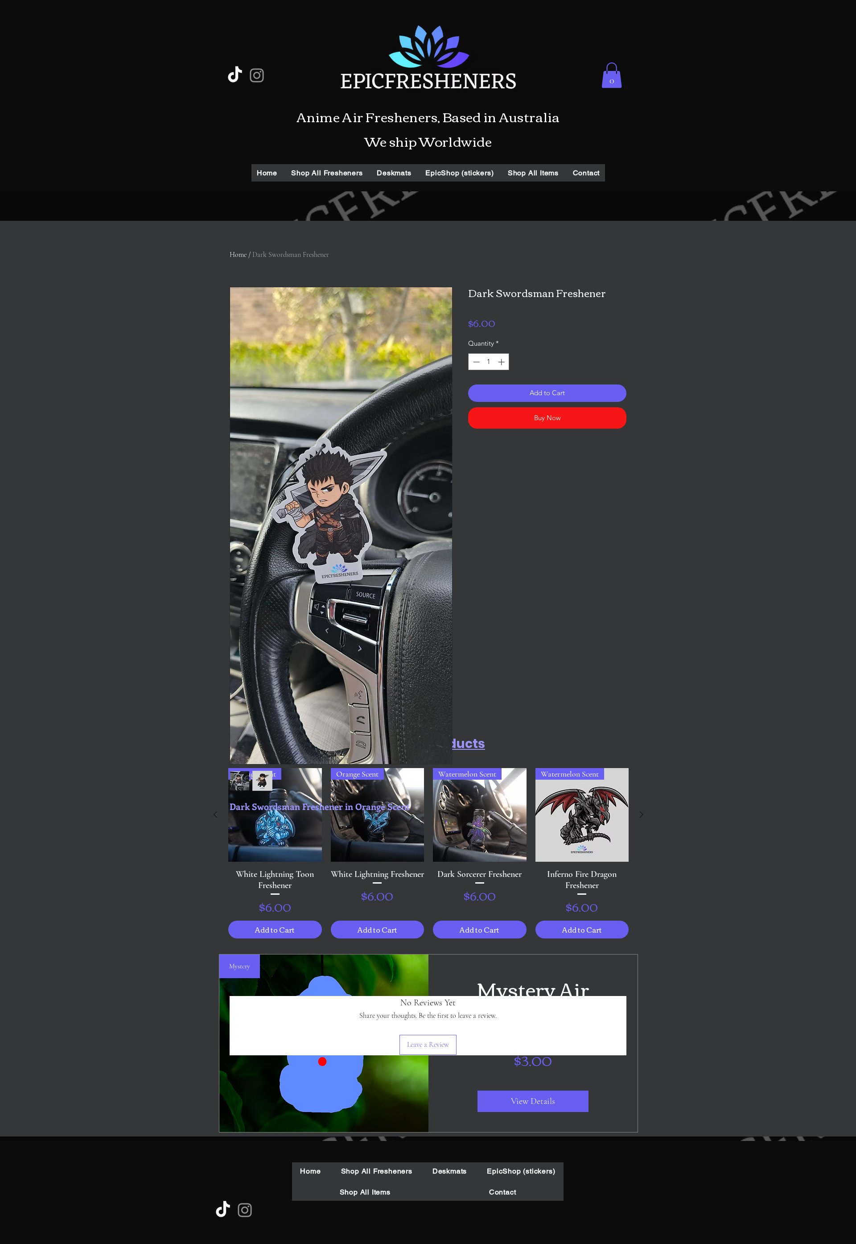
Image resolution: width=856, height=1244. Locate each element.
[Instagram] (256, 75)
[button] (611, 75)
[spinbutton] (489, 362)
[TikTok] (235, 75)
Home (238, 254)
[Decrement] (475, 362)
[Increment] (502, 362)
